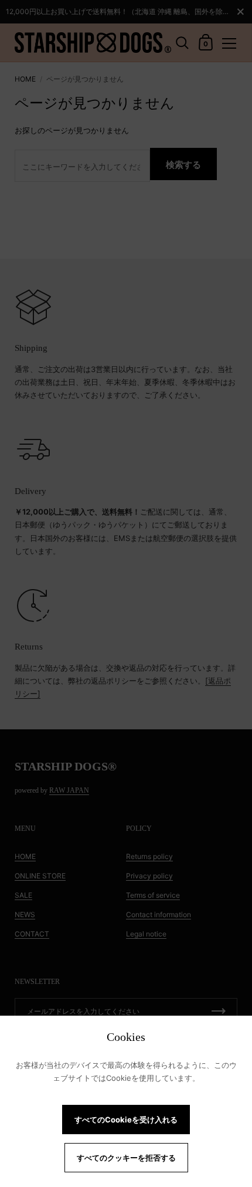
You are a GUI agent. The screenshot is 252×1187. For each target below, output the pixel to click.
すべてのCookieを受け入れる (126, 1119)
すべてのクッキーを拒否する (126, 1157)
